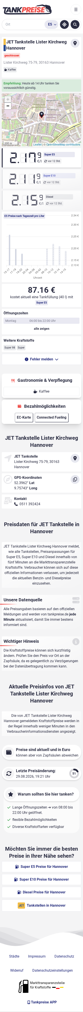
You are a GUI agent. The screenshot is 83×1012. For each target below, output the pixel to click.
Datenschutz (64, 956)
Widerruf (16, 970)
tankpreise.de (58, 614)
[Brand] (27, 9)
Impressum (37, 956)
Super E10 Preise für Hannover (44, 879)
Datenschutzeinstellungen (52, 970)
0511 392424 (29, 504)
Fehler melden (41, 359)
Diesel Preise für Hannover (44, 892)
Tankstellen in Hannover (42, 905)
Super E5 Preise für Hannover (44, 867)
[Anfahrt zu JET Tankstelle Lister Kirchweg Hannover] (75, 43)
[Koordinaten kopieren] (75, 479)
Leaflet (37, 144)
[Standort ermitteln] (64, 24)
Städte (14, 956)
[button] (41, 116)
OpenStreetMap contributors (63, 144)
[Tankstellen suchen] (75, 24)
